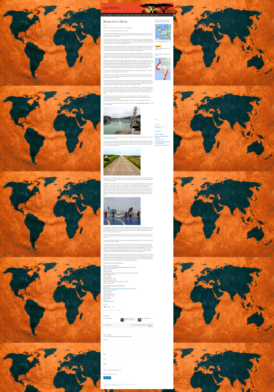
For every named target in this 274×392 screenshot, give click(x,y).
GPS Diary (109, 15)
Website (105, 363)
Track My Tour (138, 15)
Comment (105, 339)
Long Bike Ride (111, 7)
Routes (132, 15)
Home (104, 15)
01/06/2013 (108, 25)
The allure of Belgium (107, 318)
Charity (151, 15)
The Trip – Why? (145, 15)
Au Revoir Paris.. (107, 324)
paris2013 (120, 310)
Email (104, 359)
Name (105, 354)
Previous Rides (126, 15)
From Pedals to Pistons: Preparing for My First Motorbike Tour (162, 142)
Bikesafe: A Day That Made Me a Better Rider (130, 319)
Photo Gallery (118, 15)
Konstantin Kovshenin (130, 384)
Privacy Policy (118, 385)
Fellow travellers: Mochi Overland (162, 145)
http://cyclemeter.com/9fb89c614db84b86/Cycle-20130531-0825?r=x (122, 267)
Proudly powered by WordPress (109, 384)
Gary (104, 25)
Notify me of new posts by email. (110, 374)
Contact (156, 15)
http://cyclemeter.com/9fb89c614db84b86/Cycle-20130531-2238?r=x (122, 288)
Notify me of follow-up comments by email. (112, 370)
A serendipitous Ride (146, 318)
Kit (113, 15)
